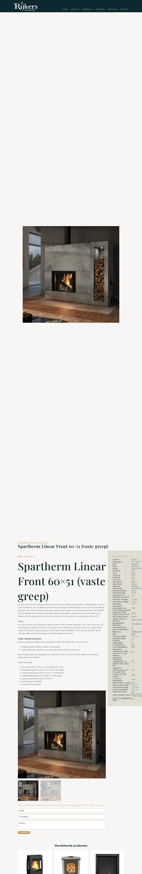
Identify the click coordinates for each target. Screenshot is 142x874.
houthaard (69, 604)
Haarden (86, 9)
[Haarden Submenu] (92, 9)
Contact (124, 9)
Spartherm (80, 604)
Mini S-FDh (95, 616)
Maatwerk (100, 9)
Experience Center (58, 654)
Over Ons (75, 9)
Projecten (112, 9)
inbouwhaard (46, 642)
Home (65, 9)
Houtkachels (39, 542)
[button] (2, 274)
